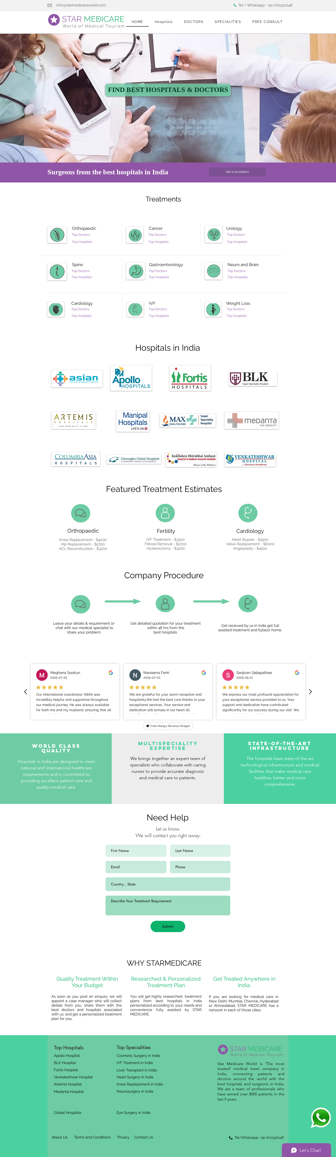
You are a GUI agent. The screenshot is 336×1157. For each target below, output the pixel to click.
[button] (163, 22)
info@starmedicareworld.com (81, 5)
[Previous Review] (25, 691)
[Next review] (310, 691)
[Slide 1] (168, 150)
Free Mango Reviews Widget (170, 726)
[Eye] (321, 1118)
